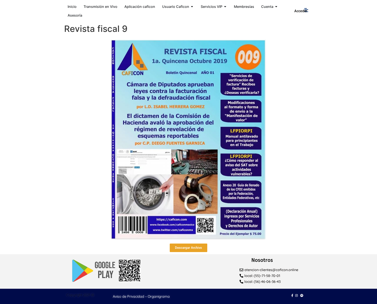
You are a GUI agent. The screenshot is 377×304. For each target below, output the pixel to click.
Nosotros (262, 259)
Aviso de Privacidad (128, 296)
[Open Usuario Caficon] (192, 6)
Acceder (300, 11)
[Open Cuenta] (276, 6)
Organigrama (159, 296)
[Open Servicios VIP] (225, 6)
